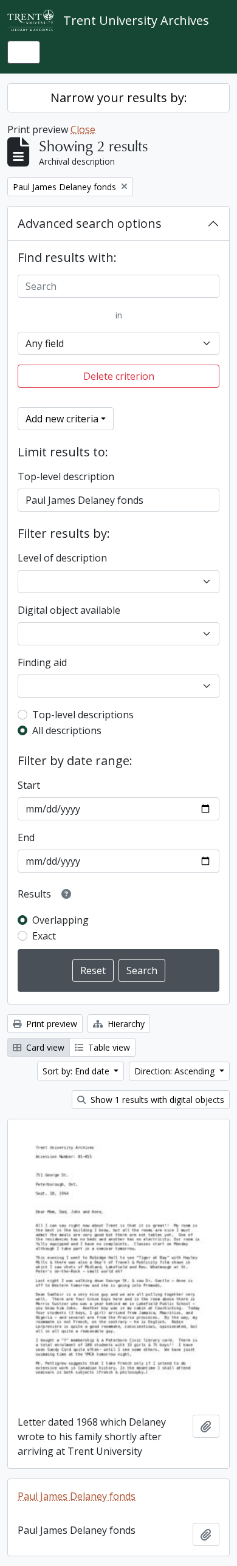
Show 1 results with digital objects (156, 1099)
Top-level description (66, 476)
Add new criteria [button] (62, 418)
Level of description (62, 558)
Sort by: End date (77, 1071)
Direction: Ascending (175, 1071)
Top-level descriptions (83, 714)
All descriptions (66, 730)
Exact (44, 936)
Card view (44, 1047)
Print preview (50, 1023)
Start (29, 785)
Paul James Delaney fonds (77, 1496)
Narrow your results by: (118, 97)
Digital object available (69, 610)
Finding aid (42, 662)
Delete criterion (118, 376)
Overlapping (60, 920)
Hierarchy (125, 1023)
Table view (108, 1047)
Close (82, 129)
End (26, 837)
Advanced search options (90, 223)
